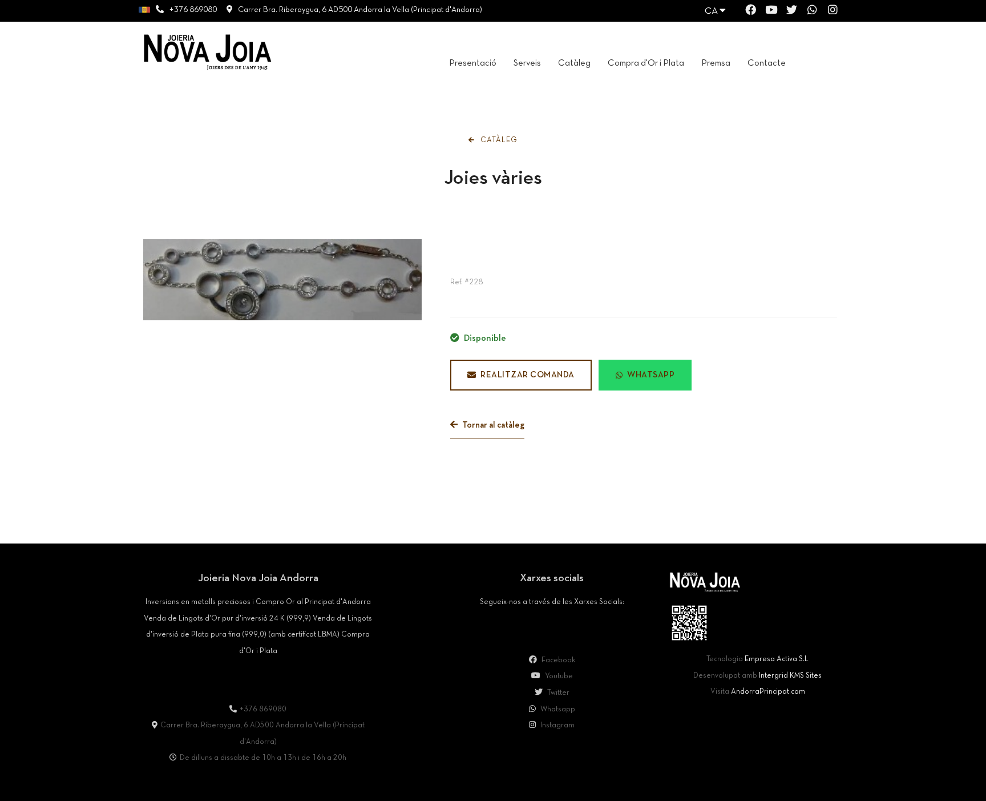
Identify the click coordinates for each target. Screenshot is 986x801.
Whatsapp (557, 709)
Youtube (558, 676)
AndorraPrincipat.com (768, 692)
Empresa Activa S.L (777, 659)
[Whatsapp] (812, 11)
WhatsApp (650, 375)
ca (712, 11)
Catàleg (498, 140)
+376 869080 (193, 10)
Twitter (557, 693)
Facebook (557, 660)
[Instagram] (833, 11)
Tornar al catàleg (492, 425)
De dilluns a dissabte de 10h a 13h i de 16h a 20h (263, 758)
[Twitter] (791, 11)
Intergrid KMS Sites (790, 676)
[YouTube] (771, 11)
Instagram (557, 725)
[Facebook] (750, 11)
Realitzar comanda (527, 375)
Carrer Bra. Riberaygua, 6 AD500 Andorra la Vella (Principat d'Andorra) (360, 10)
